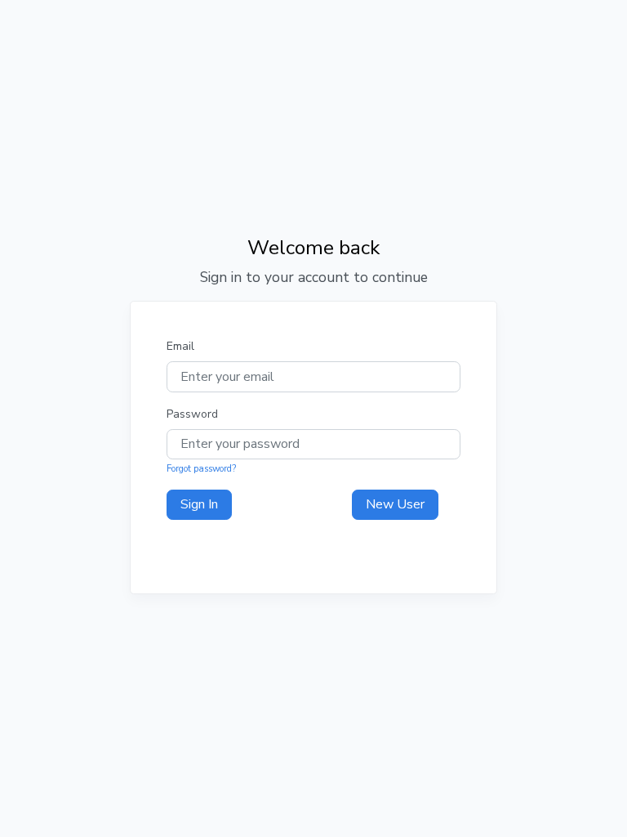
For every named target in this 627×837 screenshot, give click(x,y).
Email (180, 346)
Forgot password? (201, 469)
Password (192, 414)
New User (395, 504)
